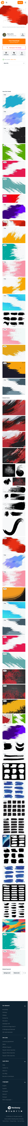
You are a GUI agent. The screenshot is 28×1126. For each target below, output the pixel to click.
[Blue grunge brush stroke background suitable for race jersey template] (6, 896)
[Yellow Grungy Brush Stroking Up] (13, 241)
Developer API (6, 1092)
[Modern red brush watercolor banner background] (10, 229)
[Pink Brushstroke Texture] (13, 342)
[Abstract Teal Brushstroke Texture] (13, 185)
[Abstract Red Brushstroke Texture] (13, 578)
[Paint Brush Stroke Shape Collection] (13, 325)
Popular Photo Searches (8, 1121)
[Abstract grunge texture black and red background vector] (8, 501)
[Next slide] (21, 1041)
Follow (22, 35)
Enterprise (5, 1086)
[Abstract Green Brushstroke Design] (13, 151)
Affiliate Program (6, 1115)
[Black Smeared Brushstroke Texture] (13, 134)
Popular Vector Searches (8, 1118)
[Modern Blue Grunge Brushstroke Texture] (13, 101)
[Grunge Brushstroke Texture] (13, 392)
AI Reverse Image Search (9, 1095)
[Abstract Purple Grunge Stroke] (13, 211)
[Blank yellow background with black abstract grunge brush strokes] (13, 628)
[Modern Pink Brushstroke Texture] (13, 168)
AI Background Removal (8, 1097)
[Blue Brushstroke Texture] (13, 117)
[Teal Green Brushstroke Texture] (13, 258)
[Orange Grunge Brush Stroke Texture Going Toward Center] (13, 291)
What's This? (13, 59)
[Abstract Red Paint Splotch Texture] (5, 222)
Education (5, 1089)
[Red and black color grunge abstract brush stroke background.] (13, 413)
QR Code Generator (7, 1100)
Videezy (4, 1083)
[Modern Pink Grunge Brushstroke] (13, 274)
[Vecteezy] (2, 2)
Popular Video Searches (8, 1124)
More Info (6, 62)
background (7, 1041)
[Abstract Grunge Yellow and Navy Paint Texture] (13, 376)
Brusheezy (5, 1078)
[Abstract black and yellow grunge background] (13, 740)
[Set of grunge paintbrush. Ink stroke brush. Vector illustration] (13, 827)
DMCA (4, 1112)
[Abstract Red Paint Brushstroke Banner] (13, 198)
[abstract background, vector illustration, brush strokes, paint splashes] (13, 994)
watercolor (17, 1041)
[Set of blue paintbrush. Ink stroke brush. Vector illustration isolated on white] (13, 845)
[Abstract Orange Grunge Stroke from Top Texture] (13, 359)
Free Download (14, 41)
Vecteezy (4, 1080)
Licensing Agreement (8, 1110)
